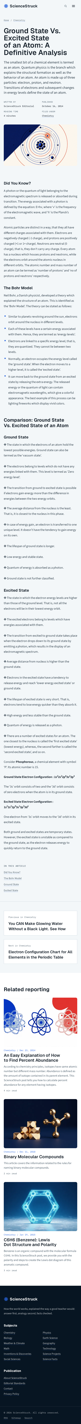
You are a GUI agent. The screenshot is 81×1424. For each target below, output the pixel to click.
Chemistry (19, 20)
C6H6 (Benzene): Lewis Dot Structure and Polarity (30, 1242)
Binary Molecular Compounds (34, 1157)
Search (28, 1417)
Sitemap (16, 1417)
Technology (49, 1349)
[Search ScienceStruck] (65, 6)
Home (6, 20)
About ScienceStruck (15, 1378)
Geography (49, 1343)
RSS (6, 1417)
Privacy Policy (11, 1394)
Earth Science (50, 1338)
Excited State (11, 890)
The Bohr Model (13, 878)
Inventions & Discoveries (17, 1354)
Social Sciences (12, 1359)
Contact (8, 1389)
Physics (47, 1333)
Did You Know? (12, 872)
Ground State (11, 884)
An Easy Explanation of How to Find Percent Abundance (32, 1057)
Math (6, 1349)
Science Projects (52, 1354)
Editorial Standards (14, 1383)
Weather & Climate (14, 1343)
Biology (8, 1338)
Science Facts (50, 1359)
